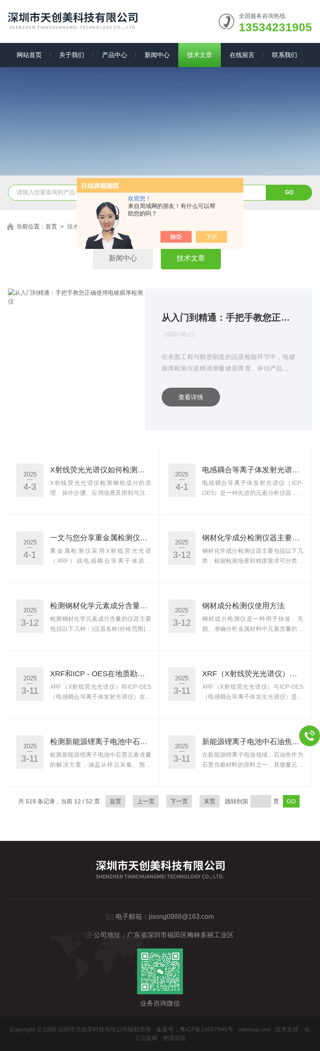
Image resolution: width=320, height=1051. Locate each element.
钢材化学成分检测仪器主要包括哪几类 (252, 538)
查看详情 (190, 397)
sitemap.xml (254, 1029)
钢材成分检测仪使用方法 (243, 606)
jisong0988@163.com (181, 916)
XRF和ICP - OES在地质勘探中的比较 (100, 674)
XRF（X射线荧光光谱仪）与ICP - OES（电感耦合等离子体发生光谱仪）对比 (252, 674)
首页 (51, 226)
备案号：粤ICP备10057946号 (194, 1029)
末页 (209, 801)
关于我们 (71, 54)
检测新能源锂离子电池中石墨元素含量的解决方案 (100, 741)
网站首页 (29, 54)
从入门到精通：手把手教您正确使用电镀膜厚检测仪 (228, 317)
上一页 (146, 801)
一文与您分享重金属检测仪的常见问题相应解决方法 (100, 538)
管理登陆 (174, 1038)
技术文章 (199, 54)
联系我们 (284, 54)
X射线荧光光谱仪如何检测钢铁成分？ (100, 470)
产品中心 (114, 54)
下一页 (179, 801)
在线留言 (242, 54)
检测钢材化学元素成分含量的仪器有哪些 (100, 606)
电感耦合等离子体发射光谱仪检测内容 (252, 470)
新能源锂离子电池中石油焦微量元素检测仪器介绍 (252, 741)
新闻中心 (157, 54)
